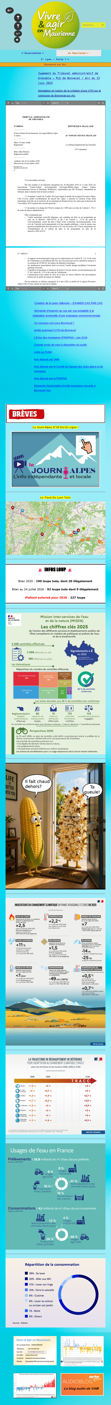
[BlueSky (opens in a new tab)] (18, 26)
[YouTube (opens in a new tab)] (18, 18)
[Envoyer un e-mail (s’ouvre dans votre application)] (17, 40)
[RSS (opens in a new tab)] (18, 33)
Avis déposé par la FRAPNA (50, 378)
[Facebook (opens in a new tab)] (10, 10)
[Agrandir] (102, 567)
